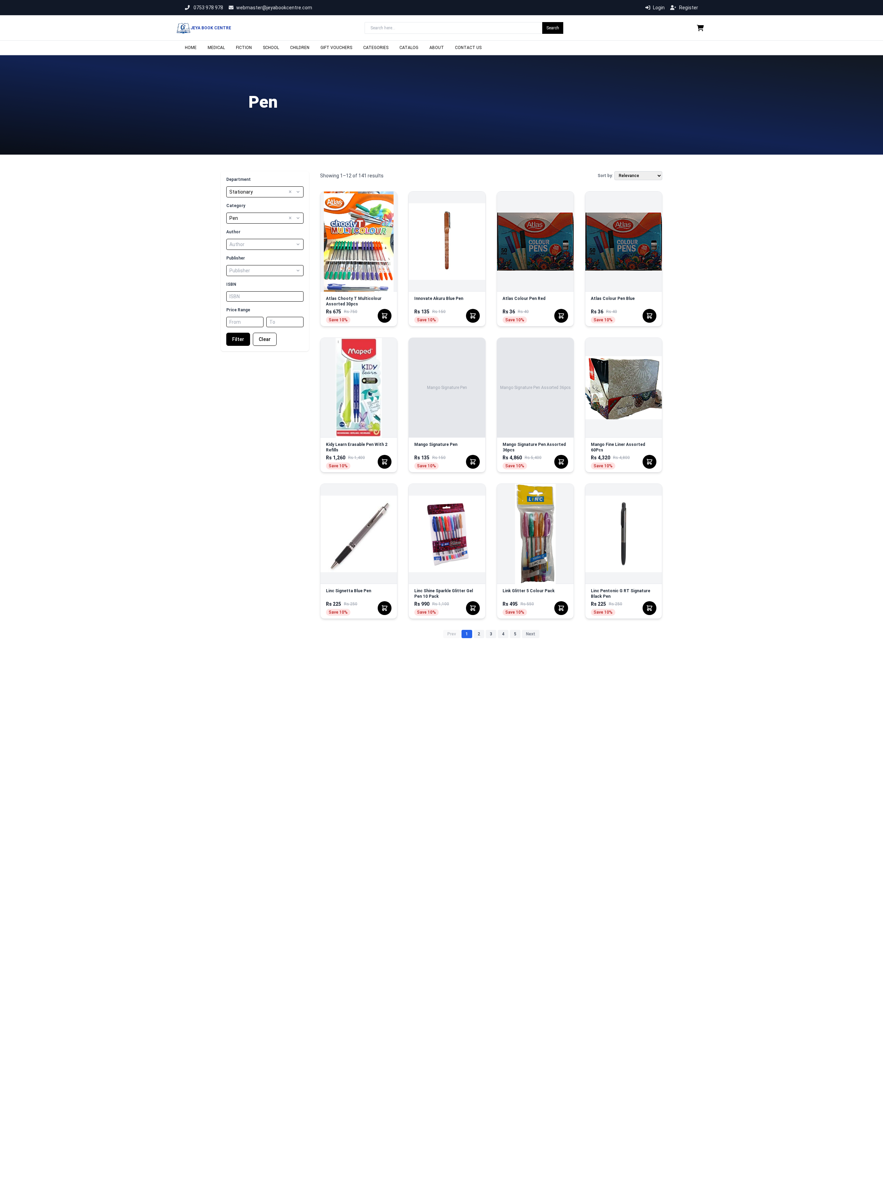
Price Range (238, 310)
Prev (451, 634)
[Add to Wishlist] (386, 202)
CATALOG (408, 47)
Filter (238, 339)
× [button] (290, 191)
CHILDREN (299, 47)
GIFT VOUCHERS (336, 47)
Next (530, 634)
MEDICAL (216, 47)
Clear (265, 339)
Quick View (359, 232)
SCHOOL (271, 47)
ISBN (231, 284)
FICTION (244, 47)
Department (238, 179)
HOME (191, 47)
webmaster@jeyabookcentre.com (274, 7)
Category (235, 205)
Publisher (235, 258)
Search (552, 28)
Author (233, 232)
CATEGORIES (375, 47)
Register (688, 7)
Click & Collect (358, 251)
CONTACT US (468, 47)
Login (659, 7)
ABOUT (436, 47)
